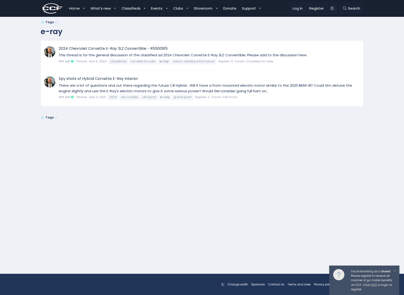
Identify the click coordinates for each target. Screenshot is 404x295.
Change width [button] (237, 284)
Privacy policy (324, 284)
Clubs (178, 8)
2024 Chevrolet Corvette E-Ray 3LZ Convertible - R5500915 (113, 48)
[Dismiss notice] (394, 271)
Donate (229, 8)
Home (74, 8)
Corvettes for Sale (259, 61)
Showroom (203, 8)
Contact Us (276, 284)
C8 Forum (230, 97)
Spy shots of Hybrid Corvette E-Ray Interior (98, 78)
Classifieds (131, 8)
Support (249, 8)
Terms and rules (299, 284)
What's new (100, 8)
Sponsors (258, 284)
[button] (84, 8)
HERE (374, 285)
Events (156, 8)
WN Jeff (64, 61)
